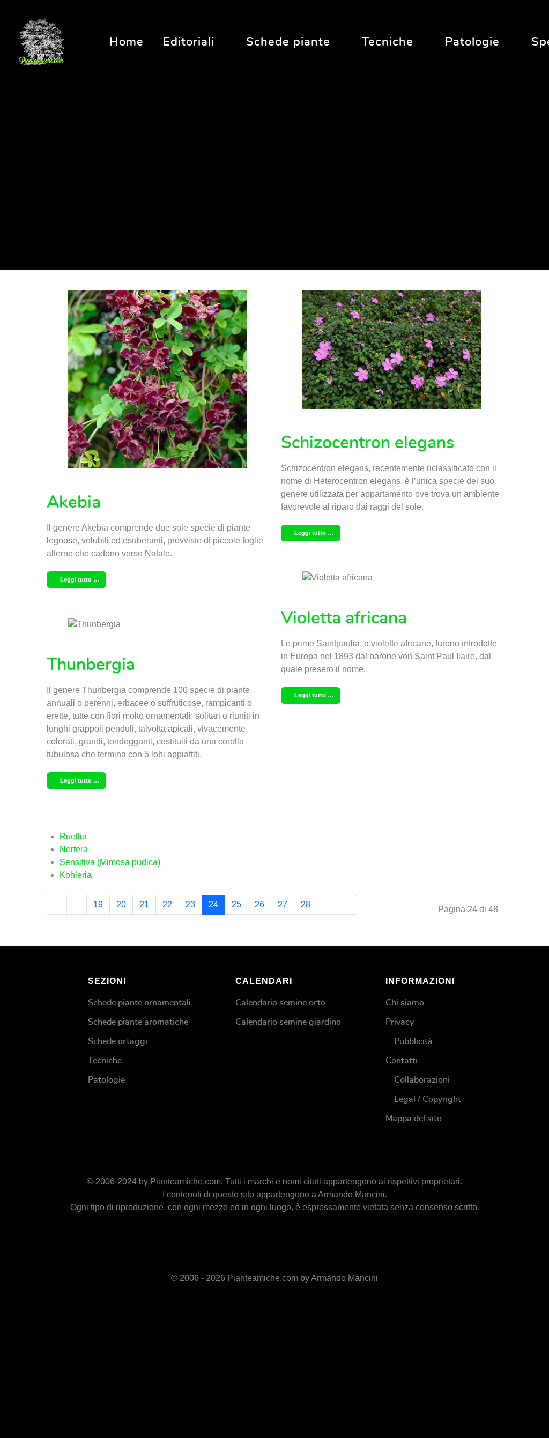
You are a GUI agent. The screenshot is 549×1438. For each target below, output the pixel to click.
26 (259, 904)
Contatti (401, 1060)
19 (98, 904)
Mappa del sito (413, 1118)
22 (167, 904)
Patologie (106, 1080)
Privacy (399, 1022)
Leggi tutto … (78, 579)
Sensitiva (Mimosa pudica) (110, 862)
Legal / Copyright (427, 1099)
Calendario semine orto (280, 1003)
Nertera (74, 849)
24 (213, 904)
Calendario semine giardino (288, 1022)
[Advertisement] (274, 166)
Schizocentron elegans (367, 442)
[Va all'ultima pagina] (347, 905)
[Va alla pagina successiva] (327, 905)
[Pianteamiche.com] (41, 40)
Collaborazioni (422, 1080)
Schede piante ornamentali (139, 1003)
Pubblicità (413, 1041)
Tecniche (105, 1060)
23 (190, 904)
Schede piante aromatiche (138, 1022)
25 (236, 904)
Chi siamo (404, 1003)
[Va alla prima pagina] (57, 905)
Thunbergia (91, 664)
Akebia (74, 502)
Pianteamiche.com (185, 1181)
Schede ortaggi (117, 1041)
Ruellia (73, 836)
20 (121, 904)
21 (144, 904)
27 (282, 904)
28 (305, 904)
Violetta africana (344, 618)
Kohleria (76, 875)
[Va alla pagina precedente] (76, 905)
